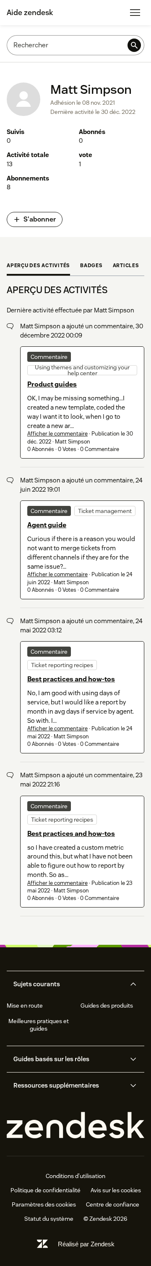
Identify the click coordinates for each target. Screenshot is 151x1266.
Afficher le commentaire (57, 433)
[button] (68, 984)
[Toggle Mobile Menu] (135, 12)
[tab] (38, 266)
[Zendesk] (75, 1125)
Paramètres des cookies (44, 1204)
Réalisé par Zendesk (86, 1244)
